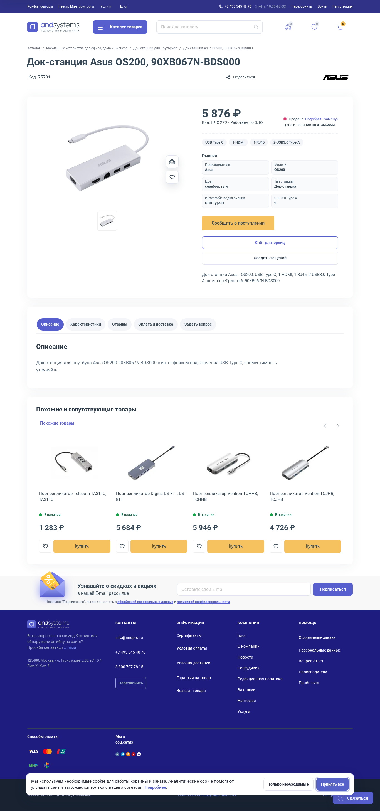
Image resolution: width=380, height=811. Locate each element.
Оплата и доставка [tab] (155, 324)
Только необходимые (288, 784)
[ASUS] (336, 77)
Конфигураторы (40, 6)
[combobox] (209, 27)
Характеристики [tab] (85, 324)
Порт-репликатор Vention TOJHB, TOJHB (302, 496)
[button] (288, 27)
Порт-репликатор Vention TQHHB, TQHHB (225, 496)
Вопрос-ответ (311, 661)
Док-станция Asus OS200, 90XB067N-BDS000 (218, 48)
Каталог (33, 48)
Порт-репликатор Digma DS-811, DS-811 (150, 496)
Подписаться (333, 589)
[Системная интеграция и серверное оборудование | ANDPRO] (53, 27)
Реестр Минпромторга (76, 6)
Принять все (332, 784)
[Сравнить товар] (172, 161)
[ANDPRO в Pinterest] (133, 754)
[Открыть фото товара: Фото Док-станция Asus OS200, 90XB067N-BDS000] (107, 158)
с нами (70, 647)
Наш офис (247, 700)
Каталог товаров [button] (126, 26)
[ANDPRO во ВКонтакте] (117, 754)
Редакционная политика (260, 679)
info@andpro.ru (129, 637)
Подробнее (155, 787)
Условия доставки (193, 663)
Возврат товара (191, 690)
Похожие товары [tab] (57, 423)
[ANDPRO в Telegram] (123, 754)
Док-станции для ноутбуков (155, 48)
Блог (124, 6)
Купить (82, 546)
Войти (322, 6)
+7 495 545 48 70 (238, 6)
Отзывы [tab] (119, 324)
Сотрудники (249, 668)
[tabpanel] (190, 360)
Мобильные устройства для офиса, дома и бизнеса (86, 48)
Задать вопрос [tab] (198, 324)
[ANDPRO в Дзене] (139, 754)
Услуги (105, 6)
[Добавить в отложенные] (172, 177)
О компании (249, 646)
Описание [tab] (50, 324)
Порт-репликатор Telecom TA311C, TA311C (72, 496)
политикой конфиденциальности (203, 602)
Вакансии (246, 689)
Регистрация (342, 6)
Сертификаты (189, 635)
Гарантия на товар (194, 678)
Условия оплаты (192, 648)
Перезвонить (131, 683)
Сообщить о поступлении (238, 223)
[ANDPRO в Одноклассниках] (128, 754)
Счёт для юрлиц (270, 242)
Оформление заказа (317, 637)
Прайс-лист (309, 683)
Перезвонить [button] (301, 6)
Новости (245, 657)
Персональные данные (320, 650)
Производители (313, 672)
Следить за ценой (270, 258)
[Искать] (256, 27)
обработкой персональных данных (145, 602)
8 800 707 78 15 (129, 667)
